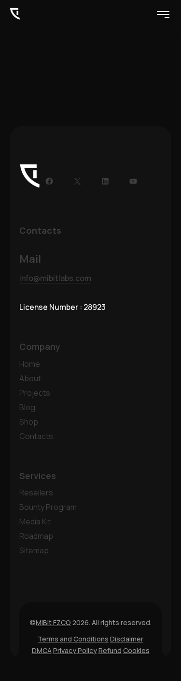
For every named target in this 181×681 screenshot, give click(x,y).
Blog (27, 407)
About (30, 378)
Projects (34, 392)
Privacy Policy (75, 650)
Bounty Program (48, 507)
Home (29, 364)
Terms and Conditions (73, 638)
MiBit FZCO (53, 622)
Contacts (36, 436)
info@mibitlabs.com (55, 278)
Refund (110, 650)
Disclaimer (126, 638)
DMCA (42, 650)
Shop (28, 421)
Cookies (136, 650)
